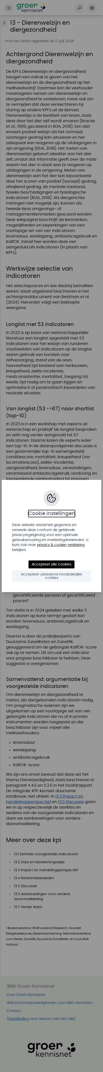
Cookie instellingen (51, 513)
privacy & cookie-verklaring (60, 545)
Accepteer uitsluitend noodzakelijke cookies (51, 576)
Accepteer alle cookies (51, 564)
